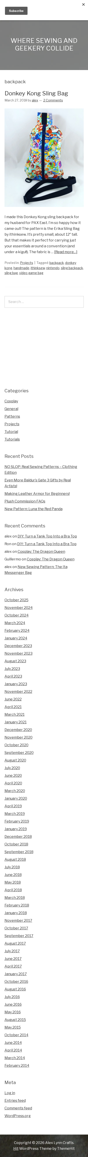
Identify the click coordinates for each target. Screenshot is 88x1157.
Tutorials (12, 439)
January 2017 (16, 974)
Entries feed (15, 1100)
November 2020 (18, 737)
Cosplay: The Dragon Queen (41, 551)
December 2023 (18, 646)
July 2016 (12, 997)
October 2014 (16, 1035)
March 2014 (15, 1058)
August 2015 (15, 1020)
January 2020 (16, 798)
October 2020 (16, 745)
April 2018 (13, 890)
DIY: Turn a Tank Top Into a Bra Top (47, 536)
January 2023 (16, 684)
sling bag (11, 273)
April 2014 (13, 1050)
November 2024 (19, 608)
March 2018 (15, 898)
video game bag (31, 273)
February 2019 (17, 821)
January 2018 (16, 913)
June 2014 (13, 1043)
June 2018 (13, 875)
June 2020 (13, 775)
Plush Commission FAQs (25, 501)
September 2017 (19, 936)
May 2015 (13, 1027)
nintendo (53, 268)
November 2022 (18, 691)
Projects (26, 263)
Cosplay (11, 401)
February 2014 (17, 1065)
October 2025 (16, 600)
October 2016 (16, 981)
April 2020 (13, 783)
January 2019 (16, 829)
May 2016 (13, 1012)
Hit (16, 1148)
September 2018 (19, 852)
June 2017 (13, 959)
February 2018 (17, 905)
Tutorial (11, 432)
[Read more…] (65, 252)
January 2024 (16, 638)
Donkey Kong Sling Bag (36, 93)
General (11, 409)
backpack (56, 263)
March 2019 (15, 814)
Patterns (12, 416)
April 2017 (13, 966)
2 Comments (53, 100)
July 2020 (12, 768)
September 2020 (19, 753)
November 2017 (18, 920)
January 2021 (16, 722)
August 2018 (15, 859)
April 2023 (13, 676)
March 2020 (15, 791)
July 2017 (12, 951)
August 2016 (15, 989)
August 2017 (15, 943)
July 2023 (12, 669)
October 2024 (17, 615)
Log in (10, 1093)
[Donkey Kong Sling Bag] (44, 211)
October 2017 (16, 928)
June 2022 (13, 699)
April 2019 (13, 806)
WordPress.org (18, 1116)
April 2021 (13, 707)
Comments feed (18, 1108)
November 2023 (18, 653)
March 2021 (15, 714)
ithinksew (38, 268)
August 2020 (15, 760)
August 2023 (15, 661)
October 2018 (16, 844)
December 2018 (18, 836)
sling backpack (72, 268)
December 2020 (18, 730)
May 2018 (13, 882)
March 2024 (15, 623)
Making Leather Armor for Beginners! (37, 494)
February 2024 (17, 630)
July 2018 (12, 867)
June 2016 (13, 1004)
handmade (21, 268)
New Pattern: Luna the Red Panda (34, 509)
